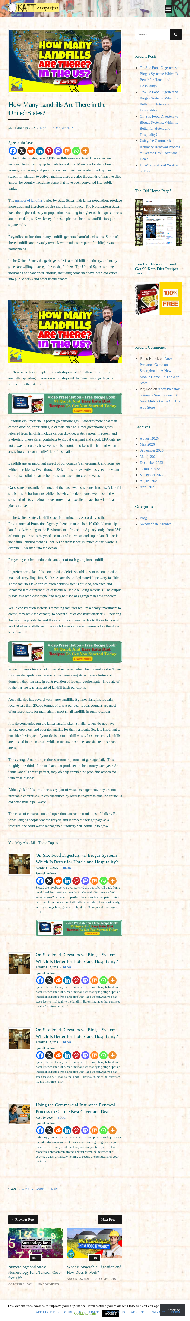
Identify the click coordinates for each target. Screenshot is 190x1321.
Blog (44, 127)
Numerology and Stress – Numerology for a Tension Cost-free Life (34, 1272)
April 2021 (148, 487)
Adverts (138, 1312)
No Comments (63, 127)
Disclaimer (89, 1312)
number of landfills (29, 200)
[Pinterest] (49, 151)
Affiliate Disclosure (54, 1312)
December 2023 (151, 463)
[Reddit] (31, 151)
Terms (176, 1312)
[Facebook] (13, 151)
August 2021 (149, 481)
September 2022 (152, 475)
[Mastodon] (58, 151)
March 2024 (149, 457)
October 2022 (150, 469)
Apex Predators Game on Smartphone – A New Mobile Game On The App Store (159, 371)
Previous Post (24, 1219)
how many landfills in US (37, 1189)
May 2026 (147, 444)
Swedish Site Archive (155, 524)
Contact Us (115, 1312)
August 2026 (149, 438)
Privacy (158, 1312)
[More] (85, 151)
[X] (22, 151)
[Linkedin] (40, 151)
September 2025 (152, 450)
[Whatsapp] (76, 151)
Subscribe (172, 1310)
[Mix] (67, 151)
